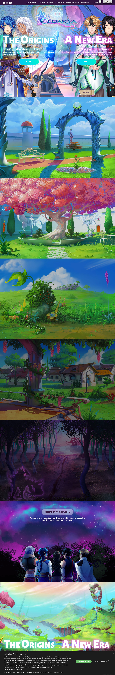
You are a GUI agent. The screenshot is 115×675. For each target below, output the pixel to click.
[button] (38, 669)
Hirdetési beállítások (59, 665)
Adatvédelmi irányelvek (46, 667)
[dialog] (57, 663)
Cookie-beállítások (31, 667)
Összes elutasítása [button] (101, 661)
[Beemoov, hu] (108, 2)
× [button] (113, 653)
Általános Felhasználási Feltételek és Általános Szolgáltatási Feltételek (45, 672)
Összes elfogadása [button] (84, 661)
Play (28, 61)
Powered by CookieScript (106, 674)
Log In (96, 2)
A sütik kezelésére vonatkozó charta (14, 672)
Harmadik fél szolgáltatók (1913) (21, 662)
